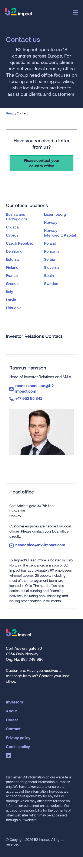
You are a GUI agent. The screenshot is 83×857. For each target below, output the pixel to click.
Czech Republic (19, 243)
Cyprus (12, 235)
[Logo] (18, 635)
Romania (51, 251)
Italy (9, 291)
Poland (50, 243)
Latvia (11, 299)
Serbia (49, 259)
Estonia (12, 259)
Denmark (14, 251)
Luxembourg (55, 214)
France (12, 275)
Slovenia (51, 267)
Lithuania (13, 307)
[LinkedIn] (9, 756)
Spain (49, 275)
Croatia (12, 227)
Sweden (51, 283)
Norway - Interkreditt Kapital (60, 232)
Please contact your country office (41, 163)
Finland (12, 267)
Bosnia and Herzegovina (17, 216)
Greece (12, 283)
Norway (50, 222)
